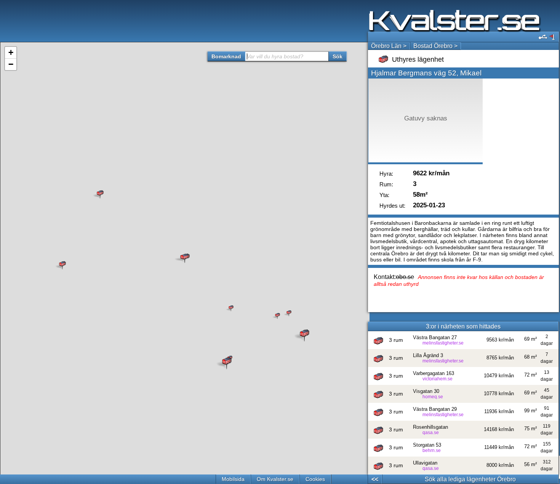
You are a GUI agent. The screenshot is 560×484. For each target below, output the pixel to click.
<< (374, 479)
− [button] (10, 64)
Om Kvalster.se (275, 479)
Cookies (315, 479)
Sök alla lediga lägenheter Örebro (470, 479)
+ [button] (10, 52)
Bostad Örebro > (435, 46)
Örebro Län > (388, 46)
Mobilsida (233, 479)
